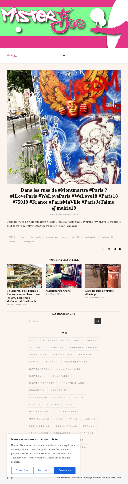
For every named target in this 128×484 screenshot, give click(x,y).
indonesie (59, 390)
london (35, 404)
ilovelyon (37, 376)
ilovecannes (39, 369)
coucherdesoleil (84, 347)
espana (34, 362)
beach (92, 340)
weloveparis (28, 241)
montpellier (39, 419)
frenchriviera (76, 362)
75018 (12, 237)
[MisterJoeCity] (64, 24)
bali (77, 340)
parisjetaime (90, 237)
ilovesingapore (41, 383)
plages (88, 426)
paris (64, 237)
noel (59, 419)
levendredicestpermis (47, 397)
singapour (85, 433)
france (23, 237)
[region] (43, 455)
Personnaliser (22, 470)
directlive (38, 355)
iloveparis (35, 237)
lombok (78, 397)
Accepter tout (65, 470)
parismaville (108, 237)
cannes (34, 347)
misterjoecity (40, 412)
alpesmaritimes (55, 340)
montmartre (51, 237)
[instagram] (12, 478)
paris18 (76, 237)
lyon (70, 404)
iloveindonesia (68, 369)
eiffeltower (63, 355)
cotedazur (55, 347)
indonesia (37, 390)
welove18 (13, 241)
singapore (62, 433)
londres (53, 404)
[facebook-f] (7, 478)
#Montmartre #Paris (58, 290)
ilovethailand (72, 383)
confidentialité (63, 477)
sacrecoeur (38, 433)
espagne (85, 355)
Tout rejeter (43, 470)
